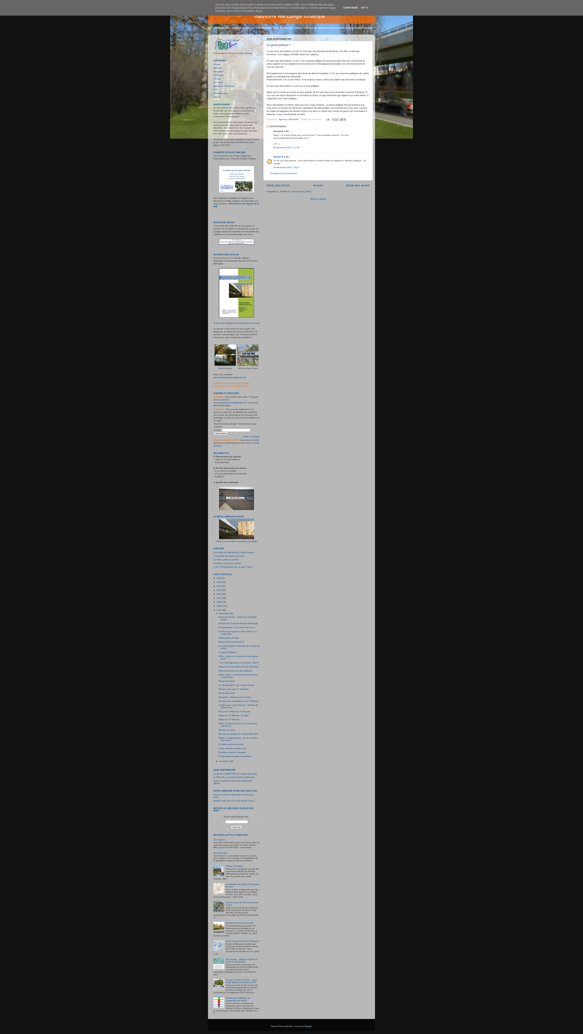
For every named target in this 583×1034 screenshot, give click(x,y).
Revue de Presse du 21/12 (231, 642)
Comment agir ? (221, 853)
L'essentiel (218, 75)
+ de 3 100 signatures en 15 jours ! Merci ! (233, 567)
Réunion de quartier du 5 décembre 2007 (238, 734)
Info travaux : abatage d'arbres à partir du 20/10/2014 (241, 960)
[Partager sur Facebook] (341, 119)
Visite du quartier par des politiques (235, 671)
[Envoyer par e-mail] (333, 119)
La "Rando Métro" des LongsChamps (236, 685)
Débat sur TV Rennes (228, 719)
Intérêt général (220, 93)
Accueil (318, 185)
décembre (224, 613)
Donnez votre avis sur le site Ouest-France (233, 801)
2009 (219, 602)
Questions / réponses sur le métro (234, 697)
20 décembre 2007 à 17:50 (286, 147)
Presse (216, 64)
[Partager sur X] (339, 119)
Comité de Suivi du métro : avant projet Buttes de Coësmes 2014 (241, 981)
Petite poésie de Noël (228, 638)
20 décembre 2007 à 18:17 (286, 167)
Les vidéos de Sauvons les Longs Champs (233, 552)
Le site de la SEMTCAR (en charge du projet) (235, 774)
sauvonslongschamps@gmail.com (229, 377)
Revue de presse (226, 681)
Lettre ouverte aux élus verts (232, 748)
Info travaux (219, 840)
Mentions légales (318, 199)
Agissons (283, 119)
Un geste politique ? (228, 652)
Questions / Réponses (224, 86)
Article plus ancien (358, 185)
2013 (219, 586)
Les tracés (218, 82)
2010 (219, 598)
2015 (219, 578)
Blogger (308, 1026)
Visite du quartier (225, 368)
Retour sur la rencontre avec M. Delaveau (238, 667)
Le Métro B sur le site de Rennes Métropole (234, 777)
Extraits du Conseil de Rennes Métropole (238, 623)
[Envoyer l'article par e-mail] (328, 119)
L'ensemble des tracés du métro (228, 556)
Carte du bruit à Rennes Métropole (242, 941)
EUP (215, 90)
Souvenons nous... (227, 730)
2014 (219, 582)
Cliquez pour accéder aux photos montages (236, 541)
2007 (219, 610)
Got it (365, 7)
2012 (219, 590)
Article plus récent (278, 185)
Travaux (217, 79)
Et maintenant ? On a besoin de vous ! (236, 627)
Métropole (293, 119)
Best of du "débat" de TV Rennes (234, 711)
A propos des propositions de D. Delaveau (238, 701)
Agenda (217, 97)
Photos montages (234, 866)
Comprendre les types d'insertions (234, 756)
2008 (219, 606)
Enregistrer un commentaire (283, 173)
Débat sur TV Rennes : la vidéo (233, 715)
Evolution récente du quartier (227, 563)
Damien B (278, 157)
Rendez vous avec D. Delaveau (233, 689)
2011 (219, 594)
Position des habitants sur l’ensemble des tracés (236, 323)
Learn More (350, 7)
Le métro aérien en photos (226, 560)
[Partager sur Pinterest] (344, 119)
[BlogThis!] (336, 119)
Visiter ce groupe (251, 436)
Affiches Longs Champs (248, 368)
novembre (224, 761)
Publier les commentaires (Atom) (295, 191)
